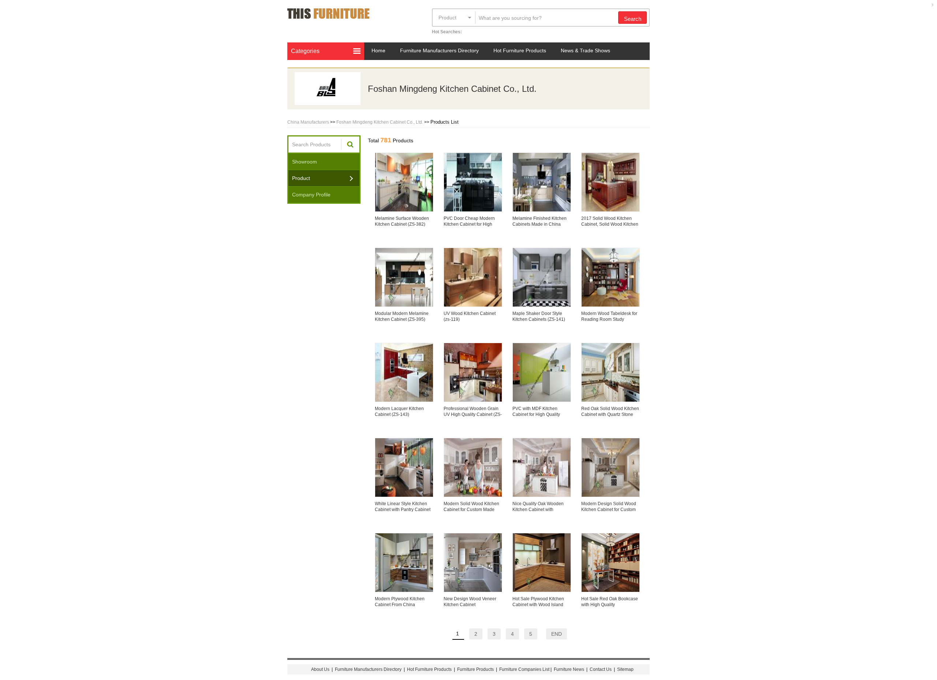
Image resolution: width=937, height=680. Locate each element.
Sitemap (625, 669)
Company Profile (311, 195)
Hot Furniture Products (519, 50)
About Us (320, 669)
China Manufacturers (308, 122)
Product (447, 17)
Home (378, 50)
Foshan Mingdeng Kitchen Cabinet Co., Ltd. (379, 122)
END (556, 634)
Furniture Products (475, 669)
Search (632, 19)
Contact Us (601, 669)
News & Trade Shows (585, 50)
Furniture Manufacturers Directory (439, 50)
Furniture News (569, 669)
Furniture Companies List (524, 669)
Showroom (304, 162)
